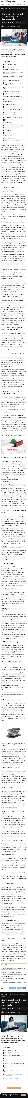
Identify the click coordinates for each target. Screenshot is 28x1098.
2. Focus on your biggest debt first (12, 69)
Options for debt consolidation (11, 1053)
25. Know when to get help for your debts (14, 140)
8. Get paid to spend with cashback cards (13, 96)
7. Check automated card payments (13, 93)
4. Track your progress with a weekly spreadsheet (12, 83)
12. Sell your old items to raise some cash (13, 107)
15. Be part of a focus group (10, 114)
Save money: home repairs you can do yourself (14, 982)
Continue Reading (14, 1088)
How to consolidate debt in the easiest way (14, 1063)
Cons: (5, 1060)
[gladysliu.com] (10, 1)
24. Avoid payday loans (10, 138)
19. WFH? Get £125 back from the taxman (14, 125)
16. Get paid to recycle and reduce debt (13, 117)
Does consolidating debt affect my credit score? (13, 1066)
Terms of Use (9, 1095)
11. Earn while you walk (9, 104)
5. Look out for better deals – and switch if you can (13, 87)
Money (3, 10)
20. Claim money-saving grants (12, 127)
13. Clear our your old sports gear (12, 109)
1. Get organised (8, 67)
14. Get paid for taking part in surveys (13, 112)
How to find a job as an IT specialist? (12, 972)
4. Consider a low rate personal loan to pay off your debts (13, 77)
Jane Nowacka (11, 26)
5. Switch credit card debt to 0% (12, 80)
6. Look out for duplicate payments (12, 91)
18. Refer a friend (8, 122)
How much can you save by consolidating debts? (13, 1070)
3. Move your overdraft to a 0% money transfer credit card (13, 72)
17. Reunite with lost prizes (11, 120)
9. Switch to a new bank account (11, 99)
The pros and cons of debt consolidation (13, 1055)
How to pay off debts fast (10, 64)
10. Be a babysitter (8, 101)
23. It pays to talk (8, 135)
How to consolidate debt (10, 1050)
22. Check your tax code (10, 133)
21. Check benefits (9, 130)
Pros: (5, 1058)
